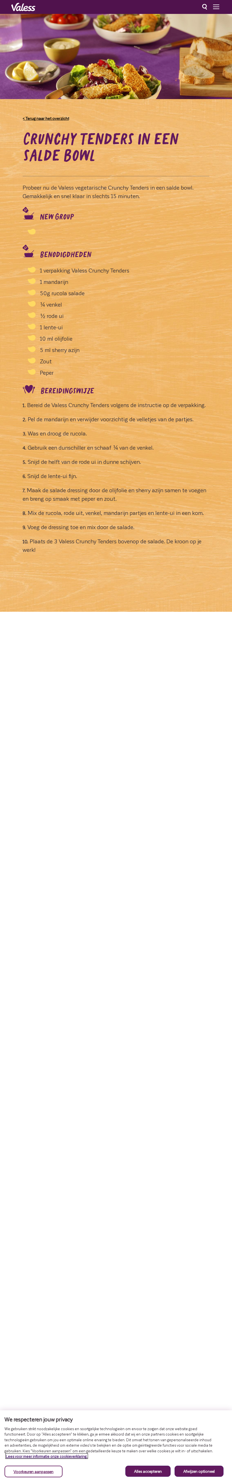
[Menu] (216, 7)
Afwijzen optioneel (199, 1471)
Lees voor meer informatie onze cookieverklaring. (46, 1456)
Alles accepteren (148, 1471)
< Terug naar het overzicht (46, 118)
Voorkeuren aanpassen (33, 1471)
